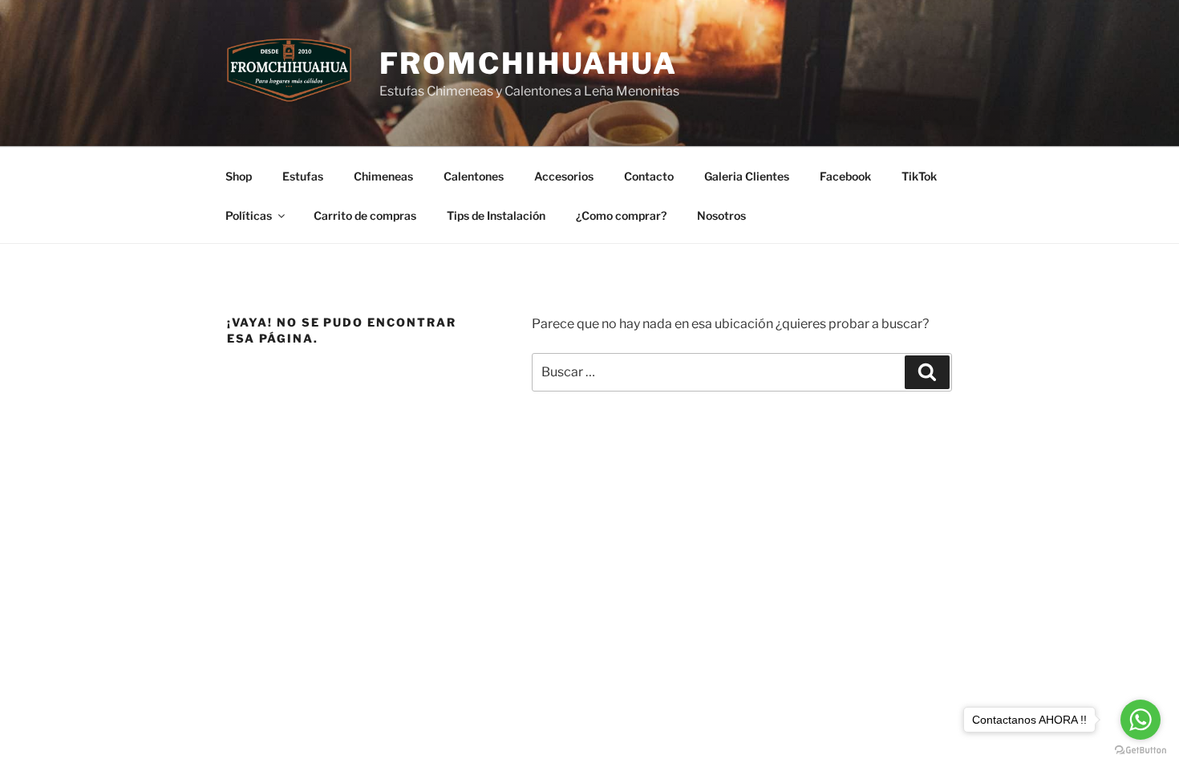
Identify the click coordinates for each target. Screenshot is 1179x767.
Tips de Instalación (496, 215)
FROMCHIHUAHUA (528, 63)
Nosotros (721, 215)
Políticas (248, 215)
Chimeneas (383, 176)
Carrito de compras (365, 215)
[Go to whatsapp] (1140, 720)
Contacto (649, 176)
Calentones (474, 176)
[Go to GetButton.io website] (1140, 750)
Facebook (845, 176)
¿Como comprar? (621, 215)
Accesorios (564, 176)
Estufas (302, 176)
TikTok (919, 176)
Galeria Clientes (746, 176)
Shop (238, 176)
